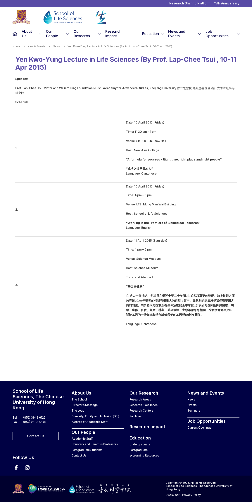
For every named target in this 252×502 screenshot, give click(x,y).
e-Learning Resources (144, 455)
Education (150, 33)
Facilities (135, 416)
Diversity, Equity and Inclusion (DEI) (95, 416)
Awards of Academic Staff (90, 422)
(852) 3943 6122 (34, 417)
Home (15, 33)
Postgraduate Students (87, 450)
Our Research (82, 33)
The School (79, 399)
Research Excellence (144, 405)
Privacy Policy (191, 494)
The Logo (78, 410)
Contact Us (35, 436)
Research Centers (141, 410)
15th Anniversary (226, 3)
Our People (52, 33)
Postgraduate (139, 450)
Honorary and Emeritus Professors (95, 444)
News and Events (176, 33)
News (56, 46)
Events (191, 405)
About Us (27, 33)
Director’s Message (85, 405)
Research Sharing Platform (189, 3)
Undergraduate (140, 444)
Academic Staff (82, 438)
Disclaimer (172, 494)
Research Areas (140, 399)
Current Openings (199, 427)
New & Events (36, 46)
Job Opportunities (217, 33)
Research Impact (113, 33)
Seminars (193, 410)
